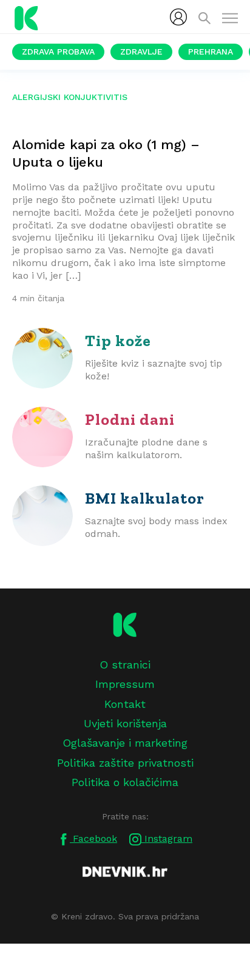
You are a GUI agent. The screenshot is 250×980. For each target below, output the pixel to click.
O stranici (125, 664)
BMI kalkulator (144, 498)
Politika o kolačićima (125, 782)
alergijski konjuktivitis (69, 97)
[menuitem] (178, 17)
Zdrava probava (58, 51)
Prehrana (210, 51)
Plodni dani (130, 419)
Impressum (125, 684)
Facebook (93, 838)
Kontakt (125, 704)
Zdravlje (141, 51)
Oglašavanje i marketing (124, 742)
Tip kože (118, 340)
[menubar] (178, 17)
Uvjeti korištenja (125, 723)
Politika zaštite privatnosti (125, 762)
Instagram (166, 838)
